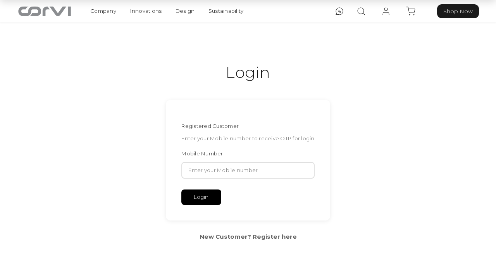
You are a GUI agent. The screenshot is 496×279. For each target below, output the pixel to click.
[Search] (361, 11)
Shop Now (458, 11)
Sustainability (226, 11)
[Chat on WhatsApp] (339, 11)
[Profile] (386, 11)
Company (103, 11)
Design (185, 11)
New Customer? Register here (248, 236)
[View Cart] (410, 11)
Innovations (146, 11)
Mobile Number (202, 154)
